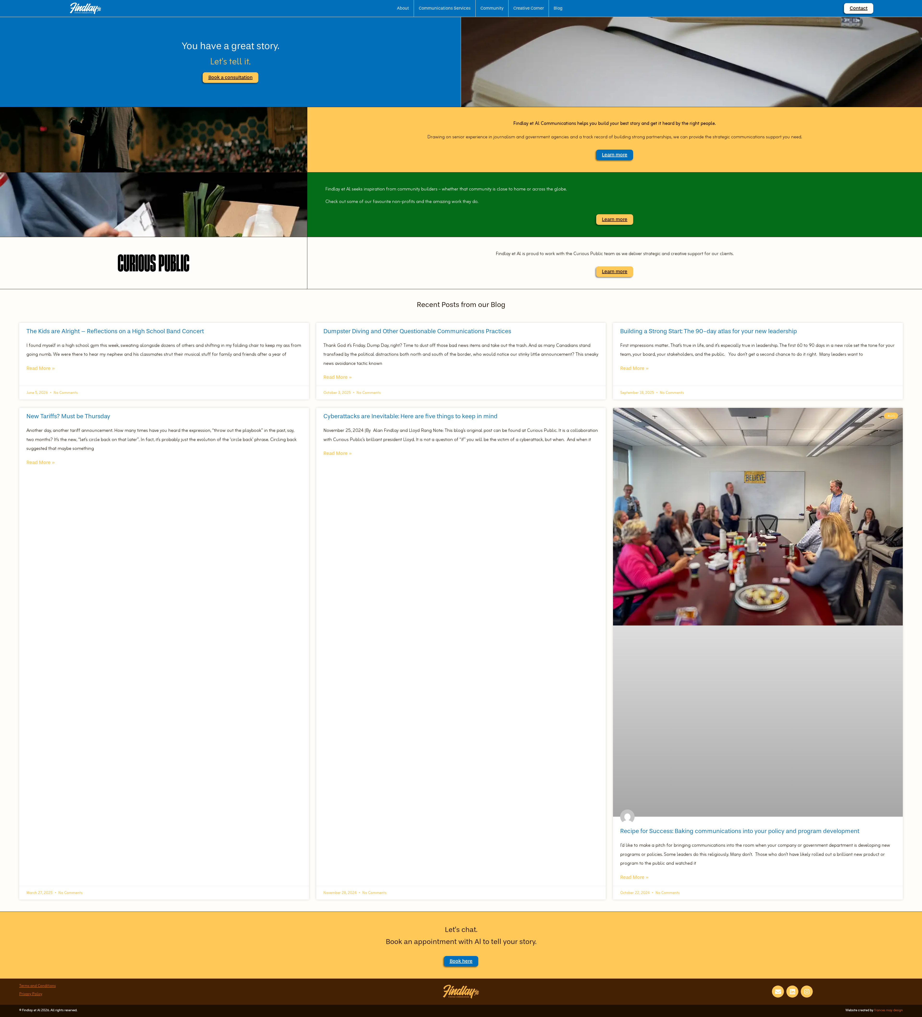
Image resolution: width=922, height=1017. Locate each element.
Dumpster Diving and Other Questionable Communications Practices (417, 331)
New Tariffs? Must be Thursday (68, 416)
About (403, 8)
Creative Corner (528, 8)
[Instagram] (807, 992)
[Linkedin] (792, 992)
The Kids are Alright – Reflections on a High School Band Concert (115, 331)
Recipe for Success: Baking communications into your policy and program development (739, 830)
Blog (558, 8)
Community (491, 8)
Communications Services (445, 8)
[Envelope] (778, 992)
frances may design (888, 1010)
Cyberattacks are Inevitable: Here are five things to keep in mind (410, 416)
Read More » (40, 368)
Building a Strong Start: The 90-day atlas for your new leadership (708, 331)
